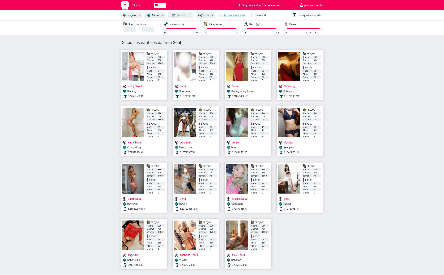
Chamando (261, 15)
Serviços (181, 15)
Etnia (206, 15)
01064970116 (291, 152)
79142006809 (135, 265)
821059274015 (136, 208)
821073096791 (240, 96)
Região (131, 15)
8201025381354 (189, 208)
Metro (155, 15)
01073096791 (187, 96)
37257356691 (135, 96)
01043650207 (239, 152)
